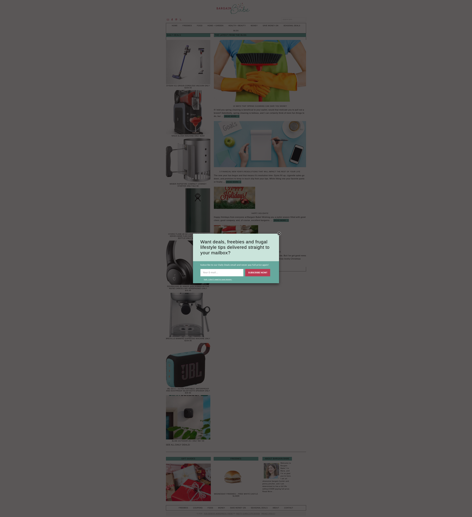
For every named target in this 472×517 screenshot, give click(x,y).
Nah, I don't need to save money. (218, 280)
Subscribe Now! (257, 272)
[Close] (279, 233)
